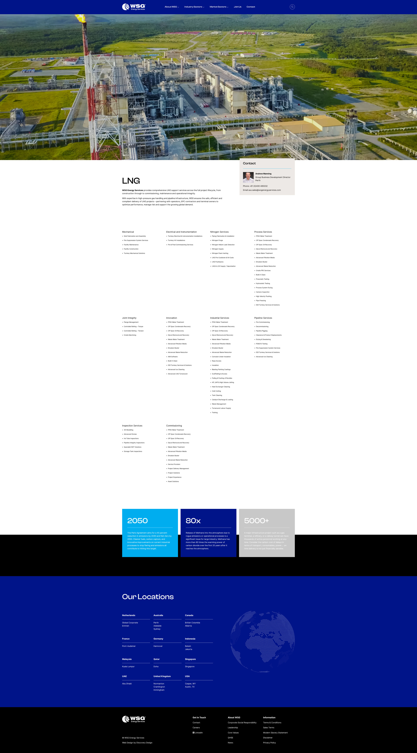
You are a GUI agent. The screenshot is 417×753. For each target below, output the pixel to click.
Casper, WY (190, 683)
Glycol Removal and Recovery (266, 249)
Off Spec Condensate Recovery (267, 240)
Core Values (233, 733)
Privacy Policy (269, 742)
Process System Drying (264, 288)
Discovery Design (144, 742)
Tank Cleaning (217, 395)
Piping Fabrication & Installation (223, 236)
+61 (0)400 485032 (258, 186)
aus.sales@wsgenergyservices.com (264, 190)
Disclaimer (268, 738)
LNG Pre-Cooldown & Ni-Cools (223, 257)
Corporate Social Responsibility (242, 722)
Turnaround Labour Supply (221, 408)
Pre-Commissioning (263, 322)
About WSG (171, 7)
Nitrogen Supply (218, 249)
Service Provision (174, 464)
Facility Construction (131, 249)
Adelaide (157, 626)
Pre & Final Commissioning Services (180, 245)
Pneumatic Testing (262, 279)
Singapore (189, 666)
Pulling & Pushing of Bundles (222, 378)
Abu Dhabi (127, 683)
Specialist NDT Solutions (132, 447)
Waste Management (219, 404)
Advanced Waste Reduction (266, 266)
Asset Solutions (173, 481)
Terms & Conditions (272, 722)
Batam (188, 646)
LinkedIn (198, 733)
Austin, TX (189, 687)
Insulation (215, 365)
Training (215, 412)
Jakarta (188, 649)
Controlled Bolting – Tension (134, 331)
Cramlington (159, 687)
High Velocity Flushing (264, 296)
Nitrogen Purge (217, 240)
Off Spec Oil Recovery (264, 245)
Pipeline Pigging (261, 331)
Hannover (158, 646)
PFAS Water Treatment (264, 236)
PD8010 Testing (261, 344)
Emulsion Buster (261, 262)
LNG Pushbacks (217, 262)
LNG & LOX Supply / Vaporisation (224, 266)
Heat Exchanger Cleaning (221, 387)
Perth (156, 622)
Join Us (237, 7)
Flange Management (131, 322)
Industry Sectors (193, 7)
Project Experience (174, 477)
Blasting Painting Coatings (221, 369)
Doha (156, 666)
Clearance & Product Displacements (269, 335)
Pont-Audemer (129, 646)
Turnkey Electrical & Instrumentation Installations (185, 236)
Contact (251, 7)
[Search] (292, 6)
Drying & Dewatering (263, 339)
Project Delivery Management (178, 468)
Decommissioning (262, 326)
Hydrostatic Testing (263, 283)
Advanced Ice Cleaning (176, 369)
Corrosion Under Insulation (221, 357)
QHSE (230, 738)
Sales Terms (268, 727)
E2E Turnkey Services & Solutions (268, 305)
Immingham (159, 690)
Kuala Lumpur (128, 666)
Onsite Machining (130, 335)
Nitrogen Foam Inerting (220, 253)
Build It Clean (260, 275)
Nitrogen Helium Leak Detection (223, 245)
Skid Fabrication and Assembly (135, 236)
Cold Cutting (216, 391)
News (230, 742)
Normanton (159, 683)
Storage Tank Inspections (133, 451)
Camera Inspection (262, 292)
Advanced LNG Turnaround (177, 374)
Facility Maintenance (131, 245)
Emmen (125, 626)
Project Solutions (174, 473)
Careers (196, 727)
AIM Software (173, 357)
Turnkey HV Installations (176, 240)
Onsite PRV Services (263, 270)
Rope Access (216, 361)
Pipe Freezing (261, 300)
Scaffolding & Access (219, 374)
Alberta (188, 626)
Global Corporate (130, 622)
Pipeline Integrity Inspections (134, 443)
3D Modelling (128, 430)
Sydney (157, 629)
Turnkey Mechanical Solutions (134, 253)
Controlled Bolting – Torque (133, 326)
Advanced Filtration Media (265, 257)
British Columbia (192, 622)
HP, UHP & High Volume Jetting (223, 382)
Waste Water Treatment (264, 253)
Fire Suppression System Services (136, 240)
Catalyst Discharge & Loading (222, 399)
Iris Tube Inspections (131, 438)
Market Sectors (218, 7)
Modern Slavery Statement (275, 733)
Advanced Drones (130, 434)
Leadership (233, 727)
